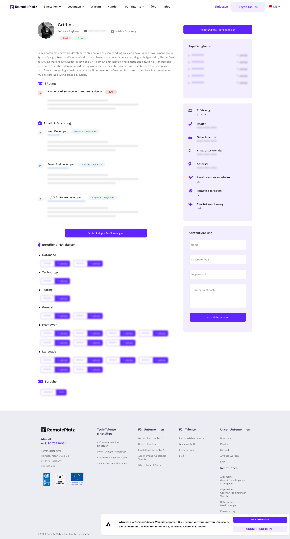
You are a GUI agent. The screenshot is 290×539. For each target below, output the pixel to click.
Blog (181, 455)
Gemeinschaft (187, 444)
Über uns (225, 438)
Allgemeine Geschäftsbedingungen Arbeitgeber (233, 480)
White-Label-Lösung (149, 465)
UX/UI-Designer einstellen (112, 451)
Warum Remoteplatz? (150, 438)
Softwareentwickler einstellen (108, 444)
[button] (260, 520)
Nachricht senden (218, 317)
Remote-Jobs (186, 450)
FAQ (222, 461)
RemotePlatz (54, 534)
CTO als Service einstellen (112, 463)
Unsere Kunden (147, 444)
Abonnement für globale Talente (152, 457)
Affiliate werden (229, 455)
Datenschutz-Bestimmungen (228, 504)
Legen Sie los (248, 7)
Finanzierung (227, 511)
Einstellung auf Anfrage (151, 450)
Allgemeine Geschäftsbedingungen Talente (233, 492)
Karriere (224, 444)
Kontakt (224, 450)
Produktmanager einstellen (112, 457)
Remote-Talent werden (192, 438)
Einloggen (221, 6)
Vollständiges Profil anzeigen (106, 233)
